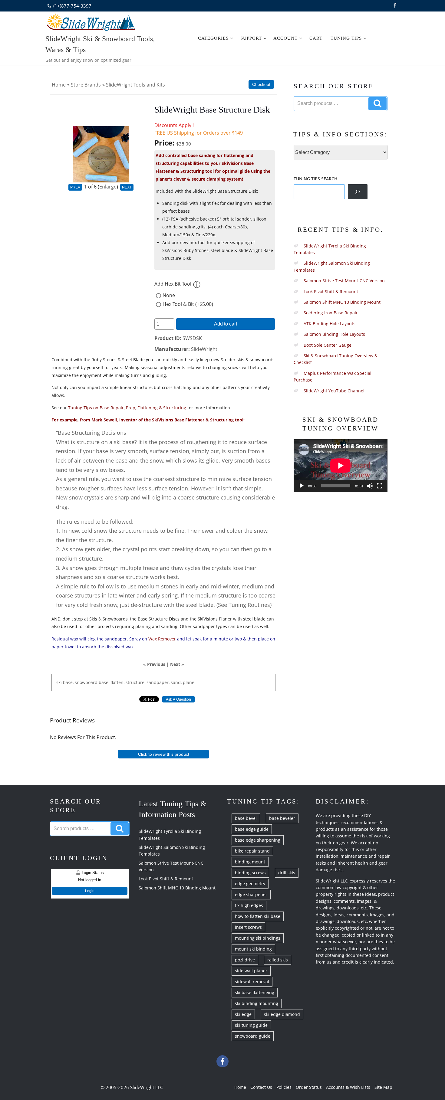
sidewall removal (252, 981)
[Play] (301, 486)
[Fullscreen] (380, 486)
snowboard (86, 682)
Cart (315, 38)
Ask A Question (178, 699)
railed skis (277, 960)
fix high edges (249, 905)
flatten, (117, 682)
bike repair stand (252, 851)
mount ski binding (253, 949)
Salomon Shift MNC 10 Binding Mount (342, 302)
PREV (75, 187)
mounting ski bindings (257, 938)
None (169, 295)
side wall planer (251, 971)
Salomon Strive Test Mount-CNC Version (344, 280)
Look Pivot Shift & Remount (331, 291)
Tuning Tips (346, 38)
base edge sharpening (257, 840)
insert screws (248, 927)
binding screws (250, 873)
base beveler (282, 818)
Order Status (309, 1087)
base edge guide (252, 829)
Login (89, 891)
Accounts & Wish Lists (348, 1087)
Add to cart (225, 323)
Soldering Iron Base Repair (331, 313)
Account (285, 38)
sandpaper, (158, 682)
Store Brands (86, 84)
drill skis (286, 873)
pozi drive (245, 960)
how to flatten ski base (257, 916)
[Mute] (370, 486)
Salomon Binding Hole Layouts (334, 334)
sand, (176, 682)
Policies (284, 1087)
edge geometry (250, 883)
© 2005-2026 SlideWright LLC (132, 1087)
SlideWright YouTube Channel (334, 391)
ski (59, 682)
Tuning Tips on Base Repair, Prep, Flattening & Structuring (127, 408)
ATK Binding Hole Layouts (329, 323)
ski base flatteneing (254, 992)
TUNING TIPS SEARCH (316, 179)
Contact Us (261, 1087)
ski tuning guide (251, 1025)
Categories (213, 38)
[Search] (358, 191)
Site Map (383, 1087)
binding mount (250, 862)
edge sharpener (251, 894)
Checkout (261, 84)
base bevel (246, 818)
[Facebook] (395, 6)
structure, (135, 682)
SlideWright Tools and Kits (135, 84)
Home (59, 84)
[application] (340, 465)
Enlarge (108, 186)
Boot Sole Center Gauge (327, 345)
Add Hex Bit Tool (172, 284)
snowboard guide (252, 1036)
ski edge (243, 1014)
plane (188, 682)
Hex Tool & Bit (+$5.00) (188, 304)
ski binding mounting (256, 1003)
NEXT (127, 187)
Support (251, 38)
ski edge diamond (282, 1014)
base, (68, 682)
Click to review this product (163, 754)
